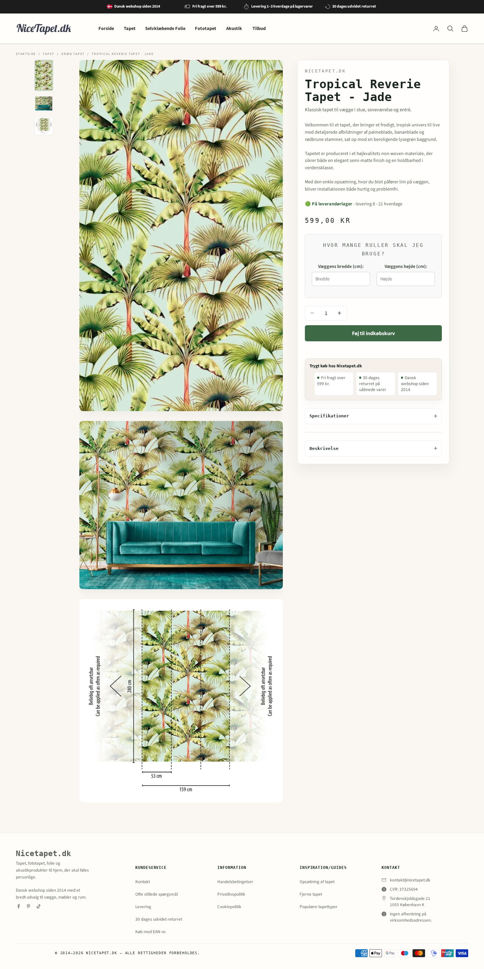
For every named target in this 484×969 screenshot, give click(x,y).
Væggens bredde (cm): (340, 266)
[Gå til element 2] (44, 103)
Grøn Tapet (73, 54)
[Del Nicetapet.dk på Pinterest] (28, 906)
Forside (106, 28)
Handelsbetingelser (235, 881)
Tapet (130, 28)
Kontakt (142, 881)
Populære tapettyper (318, 907)
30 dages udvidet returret (158, 919)
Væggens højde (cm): (406, 266)
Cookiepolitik (229, 907)
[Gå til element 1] (44, 75)
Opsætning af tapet (317, 881)
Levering (143, 907)
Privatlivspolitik (231, 894)
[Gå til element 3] (44, 126)
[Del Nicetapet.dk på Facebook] (18, 906)
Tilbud (259, 28)
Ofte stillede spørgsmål (156, 894)
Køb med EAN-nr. (150, 932)
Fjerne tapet (311, 894)
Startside (26, 54)
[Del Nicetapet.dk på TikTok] (38, 906)
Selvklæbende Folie (165, 28)
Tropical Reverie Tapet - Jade (122, 54)
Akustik (234, 28)
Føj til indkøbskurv (373, 333)
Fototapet (205, 28)
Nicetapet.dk (325, 70)
